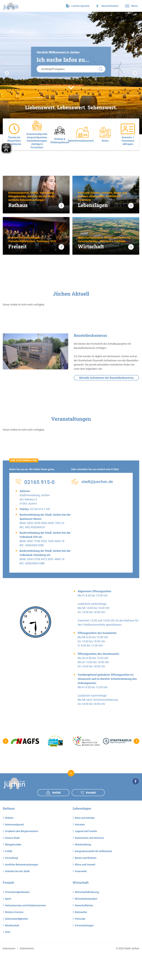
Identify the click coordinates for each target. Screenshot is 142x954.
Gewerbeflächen (84, 905)
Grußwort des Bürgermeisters (21, 831)
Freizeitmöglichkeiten (17, 892)
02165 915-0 (39, 482)
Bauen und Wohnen (85, 857)
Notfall (56, 792)
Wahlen (9, 817)
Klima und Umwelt (85, 864)
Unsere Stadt (12, 837)
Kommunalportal (14, 824)
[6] (86, 97)
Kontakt (90, 792)
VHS (7, 932)
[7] (94, 97)
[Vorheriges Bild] (7, 73)
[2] (55, 97)
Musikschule (12, 925)
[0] (40, 97)
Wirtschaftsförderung (87, 892)
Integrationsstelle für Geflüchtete (93, 851)
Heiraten (80, 824)
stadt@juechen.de (97, 481)
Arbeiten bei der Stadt (17, 871)
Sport (8, 898)
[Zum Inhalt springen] (71, 87)
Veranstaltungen (84, 925)
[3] (63, 97)
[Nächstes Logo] (136, 741)
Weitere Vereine (14, 912)
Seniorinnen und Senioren (89, 837)
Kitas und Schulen (85, 817)
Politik (8, 851)
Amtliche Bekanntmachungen (21, 864)
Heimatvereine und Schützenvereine (25, 905)
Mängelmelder (13, 844)
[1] (48, 97)
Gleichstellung (83, 844)
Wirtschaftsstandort (86, 898)
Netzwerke (81, 912)
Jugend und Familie (86, 831)
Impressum (9, 948)
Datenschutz (27, 948)
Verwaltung (11, 857)
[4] (71, 97)
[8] (102, 97)
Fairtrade (80, 918)
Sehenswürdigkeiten (16, 918)
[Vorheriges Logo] (5, 741)
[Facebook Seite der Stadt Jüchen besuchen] (135, 781)
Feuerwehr (81, 871)
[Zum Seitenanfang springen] (71, 773)
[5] (79, 97)
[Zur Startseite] (11, 6)
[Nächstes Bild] (135, 73)
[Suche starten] (100, 69)
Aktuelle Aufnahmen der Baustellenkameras (106, 377)
